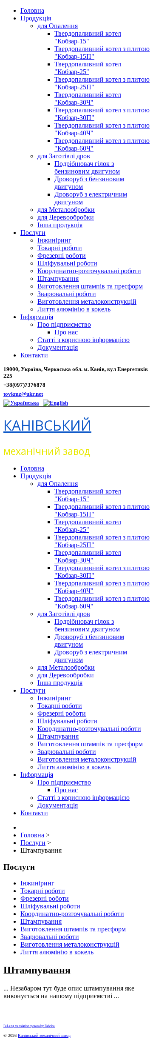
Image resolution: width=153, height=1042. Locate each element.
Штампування (58, 278)
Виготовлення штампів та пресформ (90, 286)
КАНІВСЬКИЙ (47, 425)
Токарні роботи (59, 247)
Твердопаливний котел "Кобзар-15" (87, 37)
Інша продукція (59, 224)
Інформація (36, 316)
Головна (32, 10)
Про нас (66, 332)
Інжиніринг (54, 240)
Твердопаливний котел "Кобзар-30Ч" (87, 98)
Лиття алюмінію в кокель (73, 309)
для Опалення (57, 25)
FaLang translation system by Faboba (29, 1026)
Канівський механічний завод (44, 1035)
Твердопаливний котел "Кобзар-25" (87, 67)
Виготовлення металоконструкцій (86, 301)
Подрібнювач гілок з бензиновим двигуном (87, 167)
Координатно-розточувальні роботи (89, 270)
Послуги (32, 232)
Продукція (35, 18)
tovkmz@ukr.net (23, 394)
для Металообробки (66, 209)
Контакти (34, 355)
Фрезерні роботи (61, 255)
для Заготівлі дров (63, 156)
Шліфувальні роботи (67, 263)
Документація (57, 347)
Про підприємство (64, 324)
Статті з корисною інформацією (83, 339)
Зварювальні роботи (66, 293)
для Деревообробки (65, 217)
